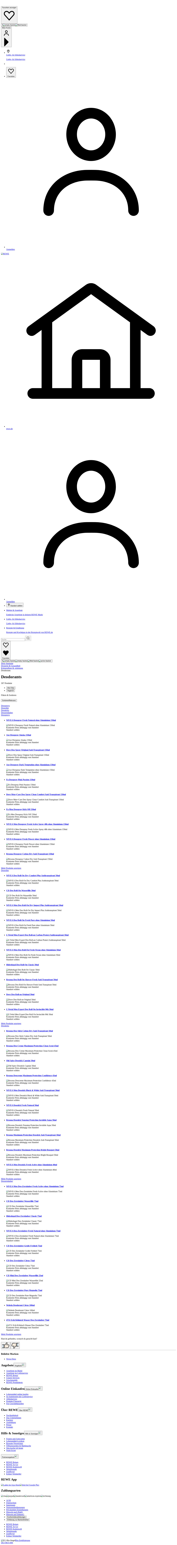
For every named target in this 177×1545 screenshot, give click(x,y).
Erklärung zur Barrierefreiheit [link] (18, 1520)
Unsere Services (12, 1378)
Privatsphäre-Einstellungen (17, 1510)
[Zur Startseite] (10, 5)
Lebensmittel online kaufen (17, 1394)
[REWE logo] (5, 254)
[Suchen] (28, 638)
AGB (8, 1500)
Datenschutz (11, 1503)
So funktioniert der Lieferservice (19, 1396)
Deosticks (5, 710)
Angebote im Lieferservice (17, 1373)
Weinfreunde (11, 1469)
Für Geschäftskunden (15, 1404)
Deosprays (5, 706)
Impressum (10, 1505)
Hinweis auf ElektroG (15, 1514)
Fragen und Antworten (15, 1439)
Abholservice (11, 1399)
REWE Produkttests (14, 1382)
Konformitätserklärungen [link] (16, 1517)
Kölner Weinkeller (13, 1474)
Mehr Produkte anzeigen (11, 868)
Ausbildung (11, 1422)
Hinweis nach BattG (14, 1512)
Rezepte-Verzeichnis (14, 1443)
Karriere (9, 1420)
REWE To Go (12, 1464)
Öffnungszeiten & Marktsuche (18, 1446)
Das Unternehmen (13, 1418)
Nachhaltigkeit (12, 1415)
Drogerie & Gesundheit (10, 666)
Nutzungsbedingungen (15, 1507)
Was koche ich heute (14, 1448)
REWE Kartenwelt (14, 1467)
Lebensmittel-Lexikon (15, 1441)
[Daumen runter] (15, 1345)
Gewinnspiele (11, 1380)
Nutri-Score (11, 1450)
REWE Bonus (12, 1375)
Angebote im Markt (14, 1371)
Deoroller (5, 708)
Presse (8, 1425)
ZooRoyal (10, 1472)
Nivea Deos (11, 1359)
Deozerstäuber (7, 713)
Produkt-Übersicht (13, 1401)
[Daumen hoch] (5, 1345)
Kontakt (9, 1427)
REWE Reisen (12, 1462)
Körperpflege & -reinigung (12, 668)
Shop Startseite (7, 663)
